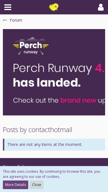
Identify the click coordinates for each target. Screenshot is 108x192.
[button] (8, 7)
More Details (15, 184)
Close (36, 184)
